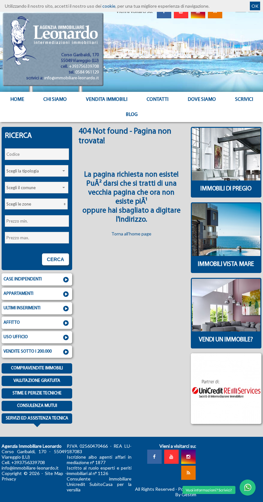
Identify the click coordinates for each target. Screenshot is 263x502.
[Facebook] (154, 457)
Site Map (54, 473)
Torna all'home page (131, 233)
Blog (132, 114)
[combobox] (36, 171)
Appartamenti (18, 293)
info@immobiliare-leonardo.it (71, 78)
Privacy (9, 478)
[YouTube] (171, 457)
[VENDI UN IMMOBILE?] (226, 346)
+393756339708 (84, 66)
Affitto (12, 322)
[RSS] (188, 473)
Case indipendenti (23, 279)
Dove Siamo (202, 99)
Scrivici (244, 99)
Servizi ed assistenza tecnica (37, 418)
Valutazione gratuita (36, 380)
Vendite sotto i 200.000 (28, 351)
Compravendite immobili (37, 368)
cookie (108, 6)
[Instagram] (188, 457)
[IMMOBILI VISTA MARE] (226, 271)
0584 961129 (87, 72)
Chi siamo (55, 99)
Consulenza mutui (37, 405)
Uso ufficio (16, 337)
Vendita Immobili (106, 99)
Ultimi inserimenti (22, 308)
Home (17, 99)
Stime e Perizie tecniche (37, 393)
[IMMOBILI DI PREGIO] (226, 195)
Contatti (157, 99)
